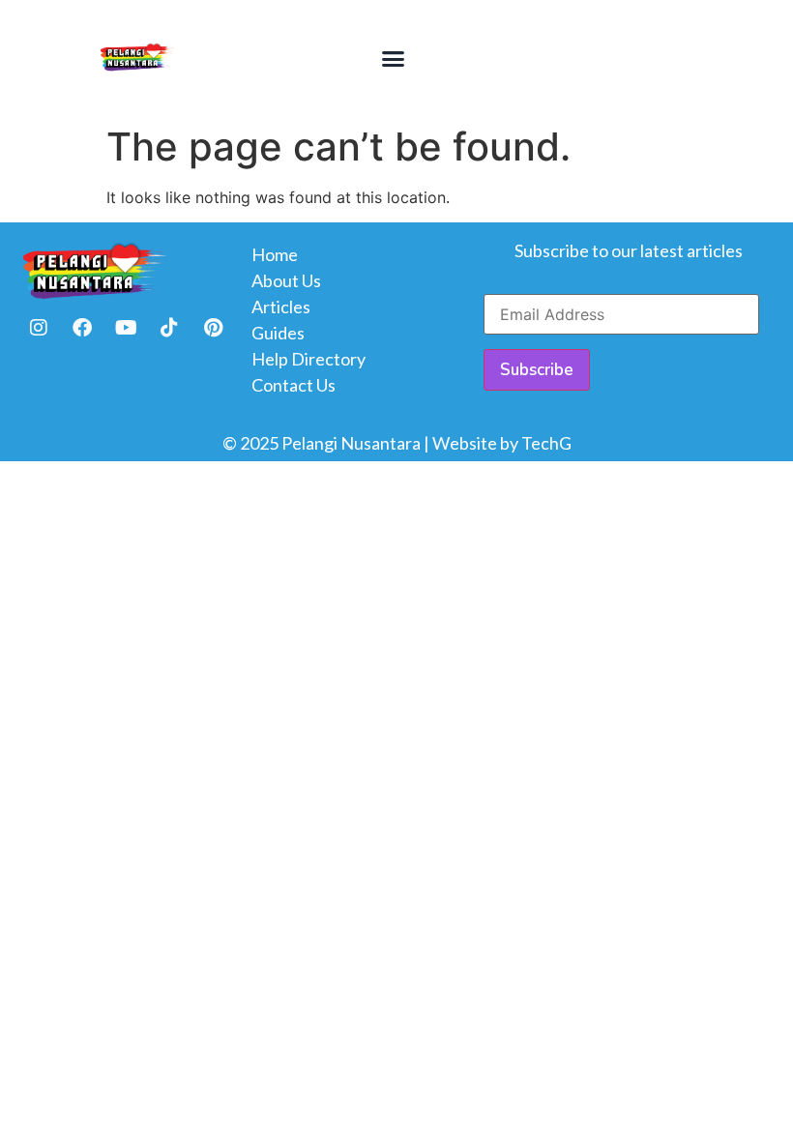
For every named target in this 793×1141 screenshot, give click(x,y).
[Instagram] (38, 327)
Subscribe (536, 370)
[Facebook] (82, 327)
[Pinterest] (212, 327)
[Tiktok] (169, 327)
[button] (392, 58)
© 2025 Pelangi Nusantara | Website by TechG (397, 442)
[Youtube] (125, 327)
